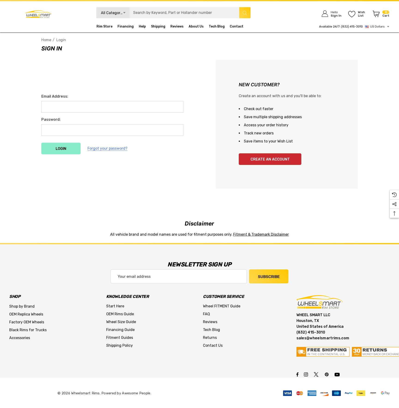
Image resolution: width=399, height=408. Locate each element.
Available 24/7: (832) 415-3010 (341, 26)
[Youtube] (338, 374)
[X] (317, 374)
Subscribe (269, 276)
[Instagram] (306, 374)
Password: (50, 119)
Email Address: (54, 96)
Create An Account (270, 159)
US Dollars (377, 26)
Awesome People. (136, 393)
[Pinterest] (327, 374)
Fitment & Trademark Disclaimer (261, 234)
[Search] (245, 13)
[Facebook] (297, 374)
